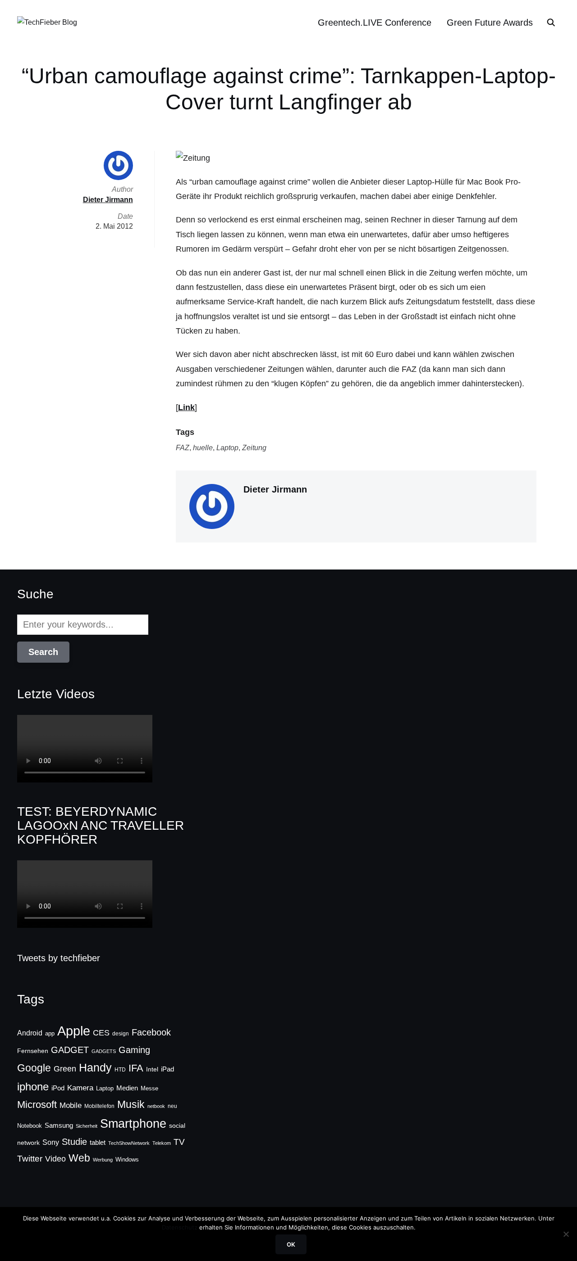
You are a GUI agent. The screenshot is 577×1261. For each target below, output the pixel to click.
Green (65, 1068)
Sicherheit (86, 1126)
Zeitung (254, 448)
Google (34, 1068)
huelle (203, 448)
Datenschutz (179, 1227)
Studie (74, 1142)
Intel (152, 1069)
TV (179, 1142)
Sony (50, 1142)
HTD (120, 1069)
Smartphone (133, 1123)
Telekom (161, 1143)
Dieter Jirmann (275, 489)
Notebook (29, 1125)
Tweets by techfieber (58, 958)
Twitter (29, 1158)
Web (79, 1158)
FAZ (182, 448)
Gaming (134, 1050)
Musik (131, 1104)
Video (55, 1158)
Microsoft (37, 1104)
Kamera (80, 1088)
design (120, 1033)
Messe (149, 1088)
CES (101, 1032)
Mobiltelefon (99, 1106)
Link (186, 407)
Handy (95, 1067)
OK (291, 1244)
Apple (73, 1030)
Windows (127, 1159)
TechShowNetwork (129, 1143)
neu (172, 1106)
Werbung (103, 1159)
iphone (33, 1086)
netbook (156, 1106)
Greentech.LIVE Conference (374, 22)
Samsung (59, 1125)
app (50, 1033)
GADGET (70, 1050)
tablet (97, 1142)
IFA (135, 1068)
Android (29, 1033)
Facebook (151, 1032)
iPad (167, 1069)
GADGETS (104, 1051)
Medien (127, 1088)
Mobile (71, 1105)
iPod (57, 1088)
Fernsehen (32, 1050)
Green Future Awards (490, 22)
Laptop (227, 448)
